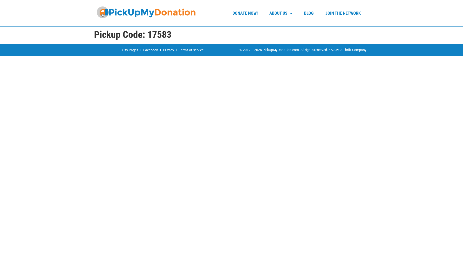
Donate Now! (245, 13)
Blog (309, 13)
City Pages (130, 50)
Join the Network (343, 13)
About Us (278, 13)
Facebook (150, 50)
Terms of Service (191, 50)
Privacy (168, 50)
